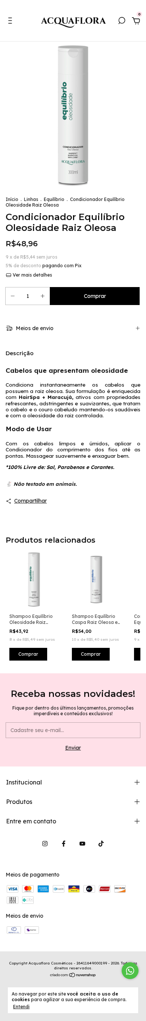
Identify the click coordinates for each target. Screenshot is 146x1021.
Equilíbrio (54, 199)
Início (12, 199)
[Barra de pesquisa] (122, 22)
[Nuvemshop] (73, 975)
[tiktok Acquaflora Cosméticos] (101, 844)
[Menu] (11, 22)
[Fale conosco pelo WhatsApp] (130, 970)
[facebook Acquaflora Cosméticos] (64, 844)
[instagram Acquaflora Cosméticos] (45, 844)
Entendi (21, 1006)
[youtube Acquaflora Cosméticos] (82, 844)
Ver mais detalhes (32, 275)
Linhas (31, 199)
